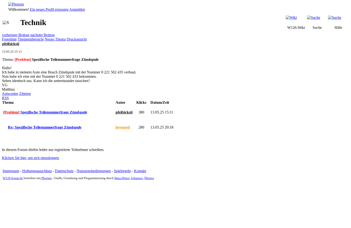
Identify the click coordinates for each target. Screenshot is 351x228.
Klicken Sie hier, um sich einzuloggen (30, 158)
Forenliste (9, 39)
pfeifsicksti (10, 44)
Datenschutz (64, 171)
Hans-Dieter (121, 178)
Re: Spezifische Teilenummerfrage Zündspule (44, 127)
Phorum (46, 178)
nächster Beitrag (42, 35)
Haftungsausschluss (37, 171)
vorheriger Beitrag (15, 35)
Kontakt (140, 171)
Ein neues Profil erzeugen (49, 9)
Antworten (10, 94)
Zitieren (25, 94)
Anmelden (77, 9)
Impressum (11, 171)
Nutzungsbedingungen (94, 171)
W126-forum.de (13, 178)
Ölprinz (149, 178)
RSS (5, 98)
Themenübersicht (31, 39)
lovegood (123, 127)
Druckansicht (77, 39)
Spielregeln (122, 171)
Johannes (137, 178)
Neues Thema (55, 39)
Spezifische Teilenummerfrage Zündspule (45, 112)
